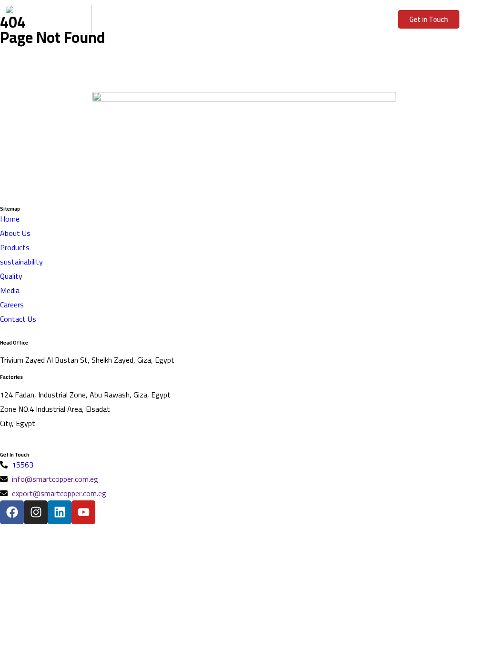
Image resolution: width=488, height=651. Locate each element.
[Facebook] (12, 512)
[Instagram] (36, 512)
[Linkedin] (59, 512)
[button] (244, 19)
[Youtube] (83, 512)
